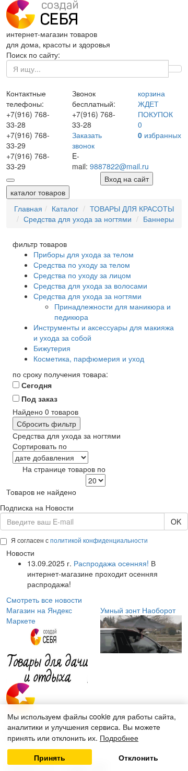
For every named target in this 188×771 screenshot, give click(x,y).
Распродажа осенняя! (111, 563)
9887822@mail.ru (119, 166)
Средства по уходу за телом (81, 264)
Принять (49, 757)
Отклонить (138, 757)
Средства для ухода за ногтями (87, 296)
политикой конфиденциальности (99, 540)
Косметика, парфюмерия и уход (88, 358)
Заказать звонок (87, 140)
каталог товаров (37, 192)
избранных (159, 135)
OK (176, 521)
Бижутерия (51, 348)
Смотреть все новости (44, 599)
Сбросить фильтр (46, 423)
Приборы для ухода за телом (83, 254)
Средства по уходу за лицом (82, 275)
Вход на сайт (126, 178)
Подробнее (119, 737)
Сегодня (35, 385)
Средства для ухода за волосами (90, 285)
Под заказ (38, 398)
